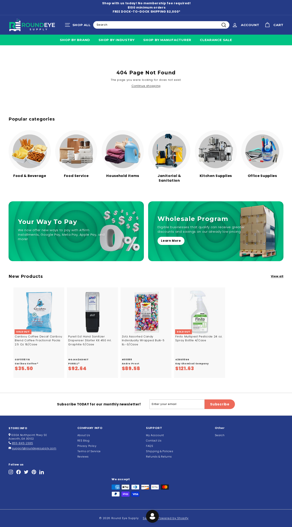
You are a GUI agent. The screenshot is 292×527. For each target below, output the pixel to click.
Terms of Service (89, 451)
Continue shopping (146, 86)
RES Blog (83, 440)
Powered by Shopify (173, 518)
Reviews (83, 456)
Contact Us (154, 440)
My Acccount (155, 435)
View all (277, 276)
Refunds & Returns (159, 456)
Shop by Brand (75, 40)
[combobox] (161, 24)
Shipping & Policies (159, 451)
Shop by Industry (117, 40)
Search (220, 435)
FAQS (149, 446)
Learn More (171, 240)
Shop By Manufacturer (167, 40)
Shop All (78, 26)
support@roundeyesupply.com (34, 448)
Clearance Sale (216, 40)
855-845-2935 (22, 443)
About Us (83, 435)
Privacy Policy (87, 446)
